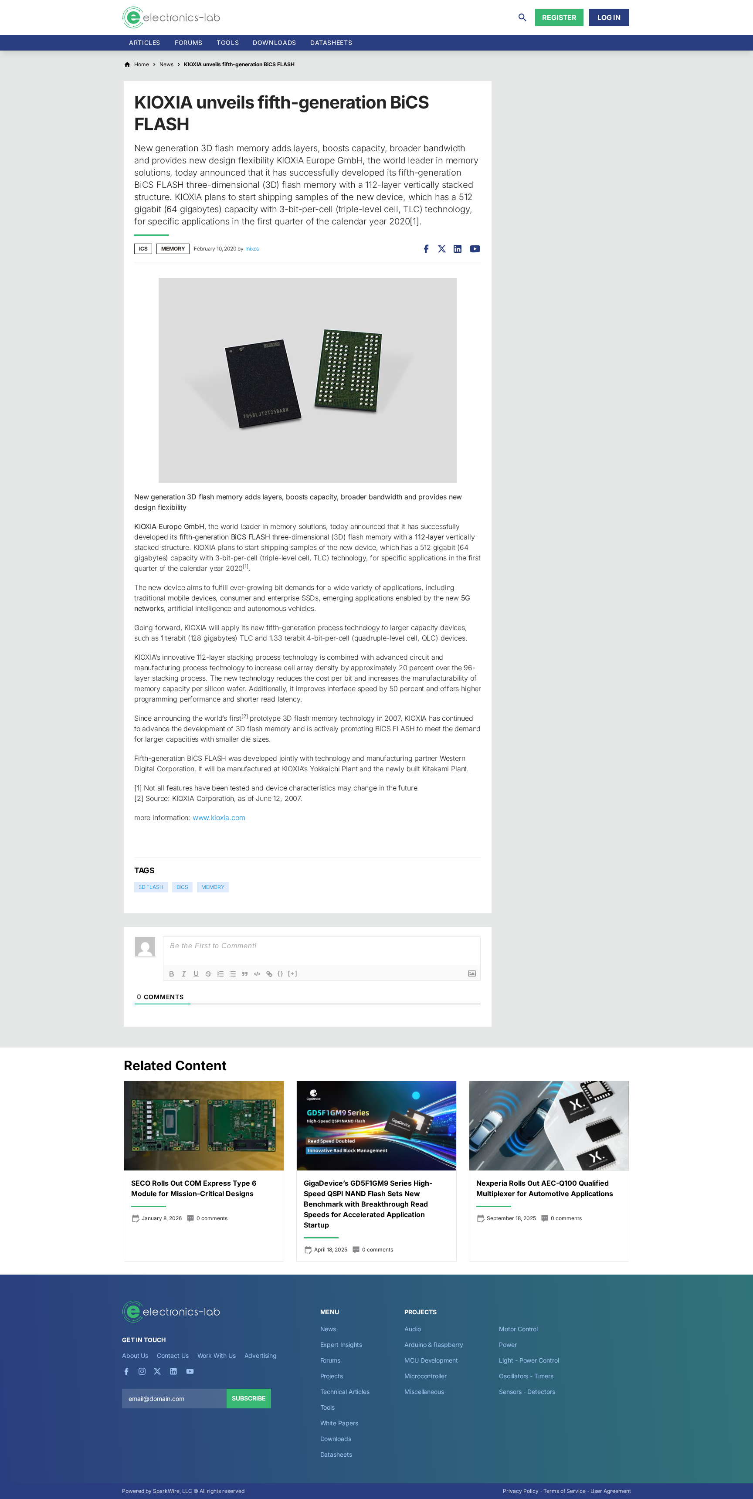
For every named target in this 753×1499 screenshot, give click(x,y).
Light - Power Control (529, 1360)
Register (559, 17)
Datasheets (331, 42)
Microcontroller (425, 1376)
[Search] (522, 17)
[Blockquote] (245, 974)
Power (508, 1344)
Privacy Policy (521, 1491)
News (328, 1329)
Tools (228, 42)
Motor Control (518, 1329)
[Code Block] (257, 974)
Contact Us (172, 1355)
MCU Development (431, 1360)
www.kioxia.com (219, 817)
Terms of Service (564, 1491)
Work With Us (216, 1355)
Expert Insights (341, 1344)
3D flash (151, 887)
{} (281, 973)
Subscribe (249, 1398)
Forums (189, 42)
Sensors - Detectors (527, 1391)
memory (212, 887)
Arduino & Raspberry (433, 1344)
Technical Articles (345, 1391)
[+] (293, 973)
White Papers (339, 1423)
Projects (331, 1376)
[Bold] (172, 974)
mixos (252, 248)
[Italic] (184, 974)
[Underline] (196, 974)
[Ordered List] (220, 974)
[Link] (269, 974)
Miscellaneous (424, 1391)
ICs (143, 248)
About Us (135, 1355)
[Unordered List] (233, 974)
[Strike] (208, 974)
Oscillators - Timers (526, 1376)
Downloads (335, 1438)
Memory (173, 248)
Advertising (260, 1355)
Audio (412, 1329)
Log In (609, 17)
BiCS (182, 887)
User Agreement (610, 1491)
